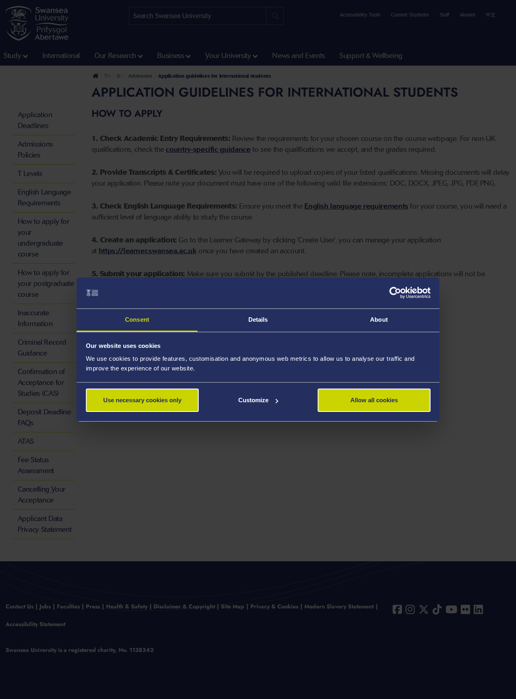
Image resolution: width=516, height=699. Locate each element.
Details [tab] (258, 319)
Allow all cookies (374, 400)
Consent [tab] (137, 319)
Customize (253, 400)
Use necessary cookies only (142, 400)
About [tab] (379, 319)
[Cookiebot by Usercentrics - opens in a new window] (395, 293)
